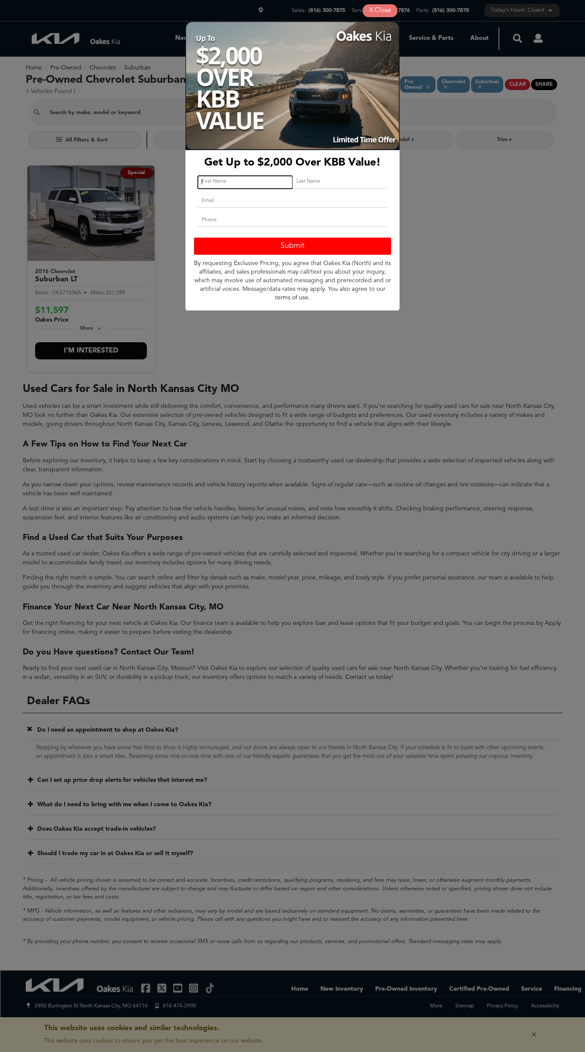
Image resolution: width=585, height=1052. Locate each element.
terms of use (291, 298)
